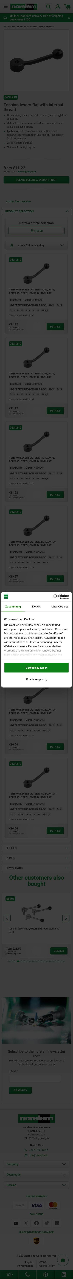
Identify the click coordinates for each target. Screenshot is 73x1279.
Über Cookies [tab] (59, 606)
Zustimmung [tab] (13, 606)
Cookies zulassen (36, 667)
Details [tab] (36, 606)
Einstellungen (34, 679)
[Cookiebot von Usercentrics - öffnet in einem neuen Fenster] (53, 596)
